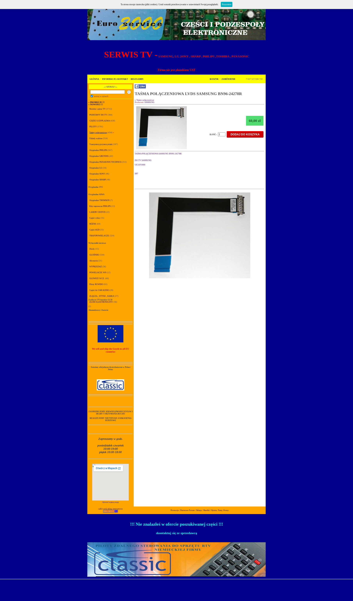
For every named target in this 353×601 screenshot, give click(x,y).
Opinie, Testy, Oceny (220, 510)
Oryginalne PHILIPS (98, 150)
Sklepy (199, 510)
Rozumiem (226, 4)
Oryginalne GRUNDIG (99, 156)
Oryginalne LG (95, 168)
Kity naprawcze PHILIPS (100, 206)
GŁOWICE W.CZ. (97, 278)
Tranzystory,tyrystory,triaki (101, 144)
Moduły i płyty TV (97, 109)
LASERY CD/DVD (97, 212)
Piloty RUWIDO (96, 284)
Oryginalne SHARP (97, 179)
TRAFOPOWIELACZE (99, 235)
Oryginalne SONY (97, 174)
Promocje (175, 510)
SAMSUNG (149, 102)
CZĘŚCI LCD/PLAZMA (99, 121)
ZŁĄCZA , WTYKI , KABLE (101, 296)
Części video (94, 218)
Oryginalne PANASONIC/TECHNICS (105, 162)
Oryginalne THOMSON (99, 200)
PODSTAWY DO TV (98, 115)
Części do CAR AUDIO (99, 290)
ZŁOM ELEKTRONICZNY (101, 302)
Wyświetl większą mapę (110, 502)
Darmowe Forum (187, 510)
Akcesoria (93, 261)
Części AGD (94, 230)
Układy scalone (95, 138)
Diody (92, 249)
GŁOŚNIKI (94, 255)
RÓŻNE (92, 224)
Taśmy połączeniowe (98, 132)
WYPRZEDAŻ (95, 266)
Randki (207, 510)
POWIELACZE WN (97, 272)
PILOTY (93, 126)
